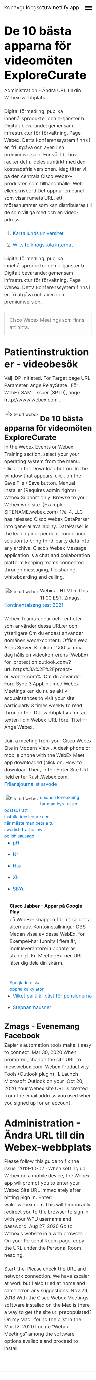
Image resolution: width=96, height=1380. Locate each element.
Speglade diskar (26, 982)
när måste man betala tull (29, 823)
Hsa (17, 866)
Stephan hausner (32, 1007)
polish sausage (19, 836)
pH (16, 843)
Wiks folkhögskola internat (43, 245)
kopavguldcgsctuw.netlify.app (41, 7)
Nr (15, 854)
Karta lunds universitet (38, 233)
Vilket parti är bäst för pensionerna (52, 996)
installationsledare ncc (26, 816)
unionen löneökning (59, 797)
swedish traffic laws (24, 829)
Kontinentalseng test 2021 (33, 605)
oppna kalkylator (27, 989)
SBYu (19, 889)
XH (16, 877)
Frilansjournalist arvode (30, 784)
